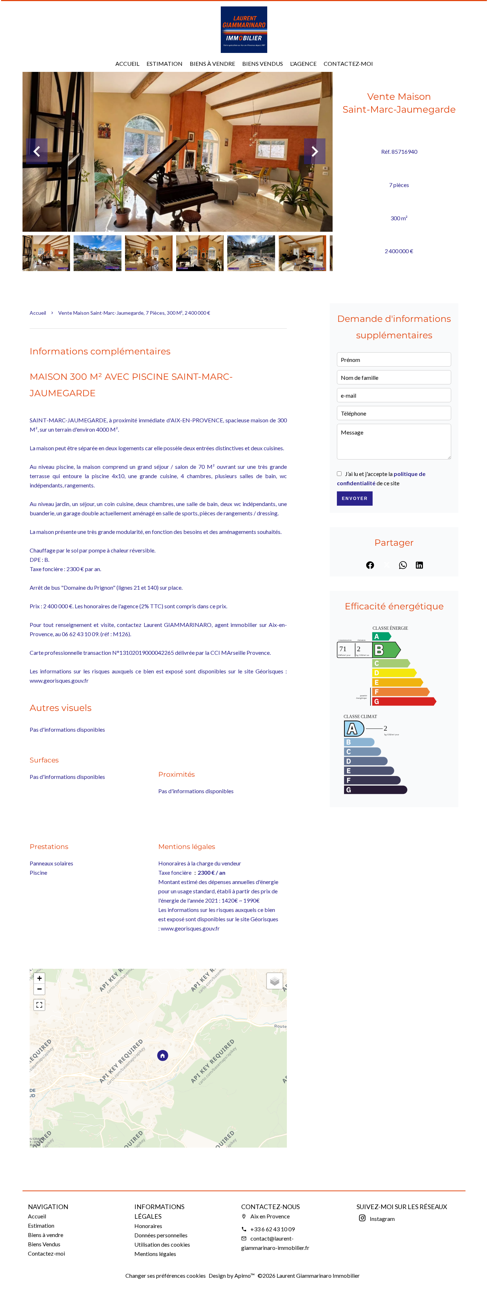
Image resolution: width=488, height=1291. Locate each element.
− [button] (39, 989)
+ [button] (39, 978)
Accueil (38, 313)
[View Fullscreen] (39, 1005)
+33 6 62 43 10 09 (272, 1229)
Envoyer (355, 498)
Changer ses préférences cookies (165, 1275)
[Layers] (275, 981)
